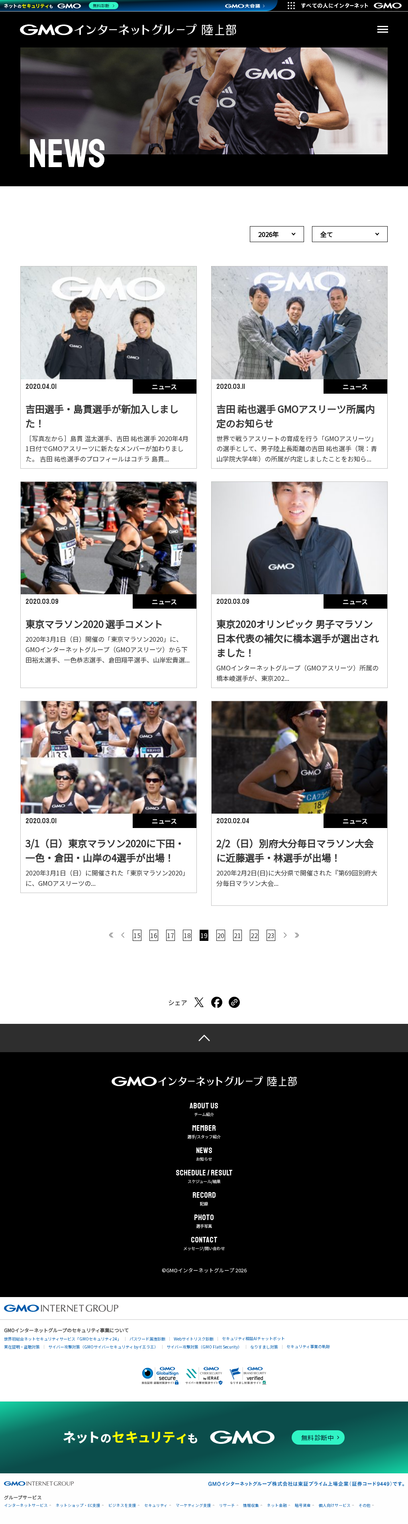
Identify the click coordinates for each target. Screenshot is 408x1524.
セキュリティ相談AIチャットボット (253, 1338)
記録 (204, 1199)
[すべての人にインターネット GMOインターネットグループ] (352, 5)
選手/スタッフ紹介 (204, 1132)
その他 (365, 1505)
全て (326, 234)
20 (220, 935)
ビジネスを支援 (122, 1505)
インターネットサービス (26, 1505)
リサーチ (227, 1505)
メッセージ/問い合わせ (204, 1243)
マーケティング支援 (193, 1505)
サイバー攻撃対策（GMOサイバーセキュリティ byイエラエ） (103, 1347)
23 (271, 935)
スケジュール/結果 (204, 1176)
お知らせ (204, 1154)
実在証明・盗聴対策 (22, 1347)
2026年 (268, 234)
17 (170, 935)
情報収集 (251, 1505)
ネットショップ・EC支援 (78, 1505)
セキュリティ (156, 1505)
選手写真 (204, 1221)
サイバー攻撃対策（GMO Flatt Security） (204, 1347)
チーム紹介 (204, 1109)
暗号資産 (303, 1505)
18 (187, 935)
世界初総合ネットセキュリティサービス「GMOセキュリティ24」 (62, 1339)
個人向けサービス (335, 1505)
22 (254, 935)
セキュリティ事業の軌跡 (308, 1346)
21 (237, 935)
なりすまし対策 (264, 1347)
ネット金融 (277, 1505)
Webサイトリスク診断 (194, 1339)
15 (137, 935)
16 (153, 935)
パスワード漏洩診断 (147, 1339)
